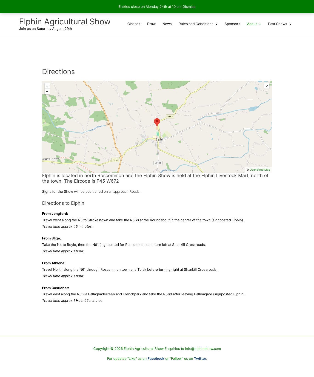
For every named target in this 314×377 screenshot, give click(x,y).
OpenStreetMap (260, 169)
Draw (151, 24)
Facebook (156, 358)
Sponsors (232, 24)
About (252, 24)
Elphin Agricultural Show (65, 21)
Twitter (200, 358)
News (167, 24)
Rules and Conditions (196, 24)
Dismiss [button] (189, 6)
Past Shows (277, 24)
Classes (133, 24)
